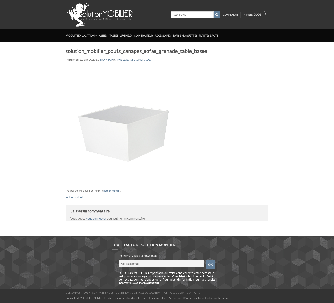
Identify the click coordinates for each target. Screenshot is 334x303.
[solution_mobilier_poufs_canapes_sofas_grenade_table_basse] (123, 124)
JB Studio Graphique (193, 298)
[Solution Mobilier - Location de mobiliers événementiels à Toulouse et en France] (115, 14)
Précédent (74, 197)
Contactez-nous (103, 292)
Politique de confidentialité (181, 292)
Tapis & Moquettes (185, 35)
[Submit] (217, 14)
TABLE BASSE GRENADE (133, 59)
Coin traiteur (143, 35)
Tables (113, 35)
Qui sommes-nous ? (78, 292)
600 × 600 (106, 59)
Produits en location (80, 35)
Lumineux (126, 35)
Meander (223, 298)
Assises (103, 35)
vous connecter (96, 218)
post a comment (111, 190)
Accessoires (163, 35)
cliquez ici (153, 282)
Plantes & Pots (208, 35)
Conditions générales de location (138, 292)
